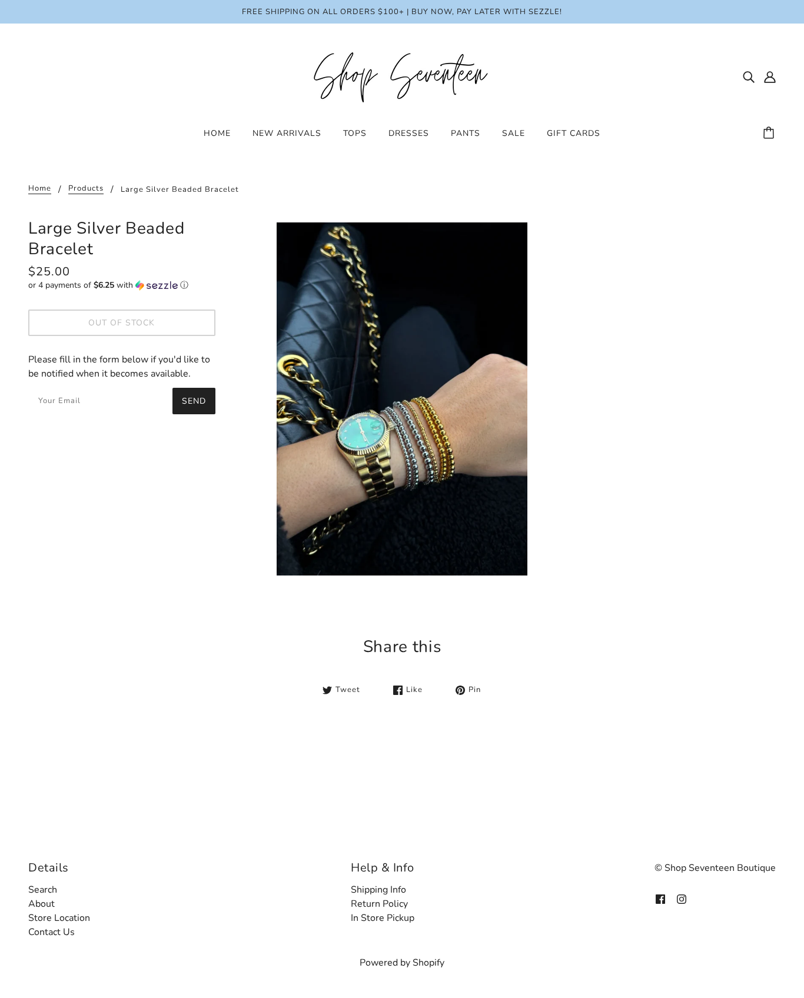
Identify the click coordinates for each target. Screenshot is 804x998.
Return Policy (379, 903)
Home (39, 189)
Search (42, 889)
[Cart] (770, 133)
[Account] (769, 76)
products (86, 189)
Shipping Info (378, 889)
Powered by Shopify (402, 962)
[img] (748, 76)
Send (194, 401)
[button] (121, 285)
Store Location (59, 917)
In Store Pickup (382, 917)
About (41, 903)
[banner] (402, 75)
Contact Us (51, 932)
